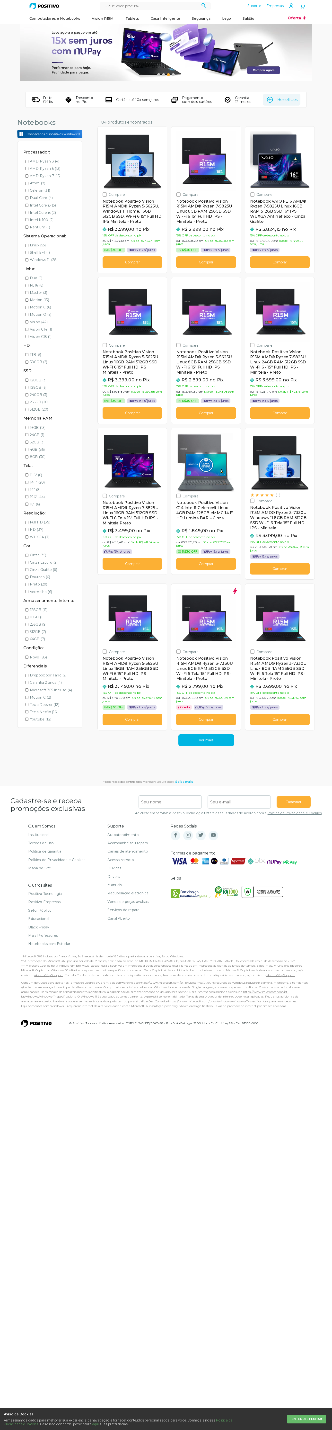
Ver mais (206, 740)
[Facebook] (175, 835)
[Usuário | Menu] (291, 5)
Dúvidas (114, 868)
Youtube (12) (40, 719)
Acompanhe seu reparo (127, 843)
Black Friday (38, 927)
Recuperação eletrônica (128, 893)
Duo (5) (36, 278)
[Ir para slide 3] (168, 74)
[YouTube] (213, 835)
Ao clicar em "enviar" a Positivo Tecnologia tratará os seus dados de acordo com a (228, 813)
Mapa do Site (39, 868)
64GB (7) (37, 639)
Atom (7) (37, 183)
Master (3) (38, 292)
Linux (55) (38, 245)
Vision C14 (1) (41, 329)
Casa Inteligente (165, 18)
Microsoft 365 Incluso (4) (51, 690)
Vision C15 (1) (41, 336)
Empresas (275, 6)
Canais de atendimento (127, 851)
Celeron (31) (40, 190)
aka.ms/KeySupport (48, 975)
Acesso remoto (120, 860)
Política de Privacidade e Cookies (295, 813)
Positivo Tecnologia (45, 893)
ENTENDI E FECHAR (306, 1419)
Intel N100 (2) (41, 220)
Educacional (38, 919)
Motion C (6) (40, 307)
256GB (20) (39, 402)
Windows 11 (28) (44, 260)
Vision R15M (103, 18)
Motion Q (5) (40, 314)
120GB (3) (38, 380)
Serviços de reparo (123, 910)
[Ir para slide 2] (163, 74)
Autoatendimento (123, 835)
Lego (226, 18)
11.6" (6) (36, 475)
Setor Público (40, 910)
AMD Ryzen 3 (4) (44, 161)
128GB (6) (38, 387)
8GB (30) (37, 457)
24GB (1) (37, 435)
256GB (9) (38, 624)
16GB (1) (37, 617)
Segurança (201, 18)
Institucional (38, 835)
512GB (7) (38, 632)
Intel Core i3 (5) (43, 205)
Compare (117, 194)
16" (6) (35, 504)
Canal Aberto (118, 918)
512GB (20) (39, 409)
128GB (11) (39, 610)
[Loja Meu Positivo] (44, 6)
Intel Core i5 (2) (43, 212)
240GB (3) (38, 395)
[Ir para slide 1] (158, 74)
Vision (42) (39, 322)
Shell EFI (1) (40, 252)
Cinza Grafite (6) (43, 569)
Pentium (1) (40, 227)
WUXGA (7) (39, 537)
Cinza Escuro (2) (44, 562)
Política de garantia (44, 851)
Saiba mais (184, 781)
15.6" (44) (37, 497)
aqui (95, 1424)
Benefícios (287, 99)
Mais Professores (43, 935)
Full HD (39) (40, 522)
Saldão (248, 18)
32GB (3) (37, 442)
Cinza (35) (38, 555)
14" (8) (35, 489)
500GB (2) (38, 362)
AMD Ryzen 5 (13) (45, 168)
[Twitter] (200, 835)
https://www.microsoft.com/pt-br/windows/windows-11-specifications (218, 1001)
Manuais (114, 885)
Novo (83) (38, 657)
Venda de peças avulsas (128, 901)
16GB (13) (37, 427)
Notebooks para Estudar (49, 944)
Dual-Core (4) (41, 198)
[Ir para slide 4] (173, 74)
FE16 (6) (36, 285)
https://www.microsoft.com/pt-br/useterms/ (171, 982)
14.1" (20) (37, 482)
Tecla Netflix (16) (44, 712)
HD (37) (36, 529)
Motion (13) (39, 300)
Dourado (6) (40, 577)
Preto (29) (38, 584)
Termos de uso (41, 843)
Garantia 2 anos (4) (46, 682)
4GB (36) (37, 449)
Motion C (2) (40, 697)
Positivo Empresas (44, 902)
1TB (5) (35, 354)
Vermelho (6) (41, 592)
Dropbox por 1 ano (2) (48, 675)
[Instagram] (188, 835)
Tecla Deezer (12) (44, 704)
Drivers (113, 876)
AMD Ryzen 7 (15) (45, 176)
